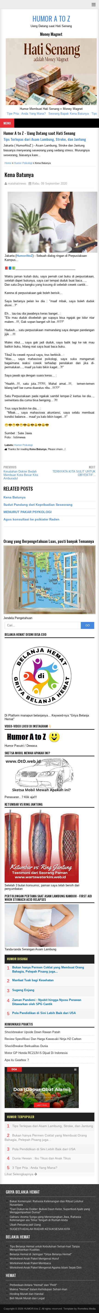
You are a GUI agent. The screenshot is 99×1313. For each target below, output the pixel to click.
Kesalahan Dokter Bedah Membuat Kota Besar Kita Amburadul (20, 475)
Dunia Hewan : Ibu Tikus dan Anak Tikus (41, 1158)
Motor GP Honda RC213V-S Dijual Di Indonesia (36, 1053)
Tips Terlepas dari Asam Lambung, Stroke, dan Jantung (44, 139)
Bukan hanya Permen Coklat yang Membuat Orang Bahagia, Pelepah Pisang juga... (48, 969)
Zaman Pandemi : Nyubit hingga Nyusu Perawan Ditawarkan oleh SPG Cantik (46, 1002)
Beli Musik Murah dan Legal (27, 1298)
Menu (7, 123)
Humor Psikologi (23, 445)
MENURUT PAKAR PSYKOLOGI (27, 512)
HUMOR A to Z (32, 1308)
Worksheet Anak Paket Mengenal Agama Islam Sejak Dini (46, 1267)
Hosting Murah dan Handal (27, 1294)
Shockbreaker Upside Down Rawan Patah (32, 1032)
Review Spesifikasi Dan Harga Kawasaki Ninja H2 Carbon (43, 1039)
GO (87, 625)
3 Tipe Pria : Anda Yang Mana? (34, 1167)
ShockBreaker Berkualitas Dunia (26, 1046)
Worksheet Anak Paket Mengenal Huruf (34, 1258)
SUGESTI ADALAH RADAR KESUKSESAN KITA (40, 1229)
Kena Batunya (14, 497)
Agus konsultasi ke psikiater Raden (31, 519)
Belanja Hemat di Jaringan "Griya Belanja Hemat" (41, 1254)
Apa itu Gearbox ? (17, 1060)
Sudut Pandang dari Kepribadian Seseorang (38, 504)
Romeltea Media (87, 1308)
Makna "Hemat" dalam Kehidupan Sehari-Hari (38, 1289)
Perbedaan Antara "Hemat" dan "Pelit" (33, 1285)
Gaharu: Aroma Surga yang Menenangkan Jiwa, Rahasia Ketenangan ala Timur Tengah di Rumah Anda (45, 1218)
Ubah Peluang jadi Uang (25, 1224)
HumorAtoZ (24, 255)
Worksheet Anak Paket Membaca (30, 1263)
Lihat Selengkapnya (19, 1174)
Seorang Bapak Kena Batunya (62, 113)
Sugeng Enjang (23, 990)
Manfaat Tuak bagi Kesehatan (33, 980)
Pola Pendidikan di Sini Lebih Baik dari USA (44, 1013)
